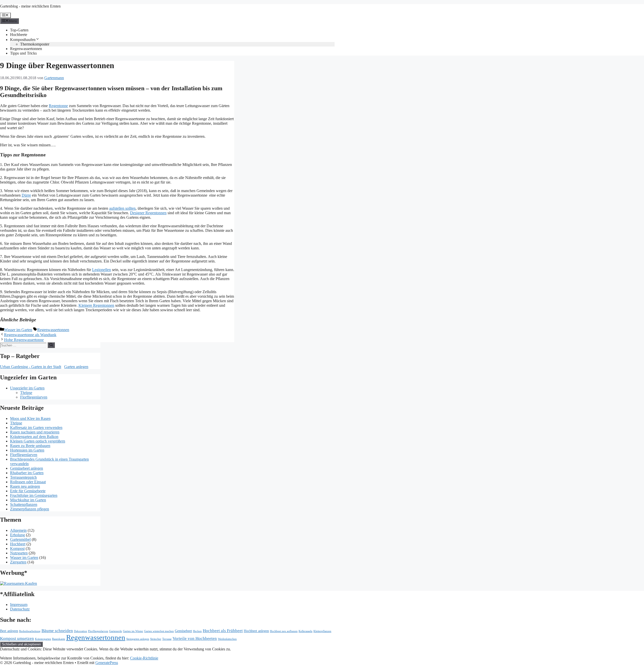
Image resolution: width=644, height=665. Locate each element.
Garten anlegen (76, 367)
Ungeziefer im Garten (27, 388)
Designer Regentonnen (148, 213)
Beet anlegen (9, 631)
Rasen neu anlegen (25, 486)
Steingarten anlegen (137, 639)
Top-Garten (19, 30)
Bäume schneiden (57, 630)
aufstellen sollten (122, 208)
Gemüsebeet (183, 631)
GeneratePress (106, 662)
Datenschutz (20, 609)
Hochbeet (17, 544)
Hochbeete (18, 34)
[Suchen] (51, 345)
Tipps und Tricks (23, 53)
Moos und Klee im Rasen (30, 418)
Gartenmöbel (20, 539)
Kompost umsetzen (17, 638)
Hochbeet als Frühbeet (223, 630)
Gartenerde (115, 631)
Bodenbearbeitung (30, 631)
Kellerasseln (305, 631)
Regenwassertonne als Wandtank (30, 335)
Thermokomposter (34, 44)
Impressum (18, 604)
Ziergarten (18, 562)
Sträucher (155, 639)
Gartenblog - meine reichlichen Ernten (30, 6)
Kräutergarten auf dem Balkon (34, 436)
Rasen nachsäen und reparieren (34, 432)
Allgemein (18, 530)
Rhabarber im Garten (27, 473)
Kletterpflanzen (322, 631)
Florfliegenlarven (33, 397)
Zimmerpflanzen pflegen (29, 509)
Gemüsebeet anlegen (26, 468)
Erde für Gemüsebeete (28, 491)
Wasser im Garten (18, 330)
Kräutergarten (43, 639)
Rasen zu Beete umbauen (30, 446)
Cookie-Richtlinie (144, 658)
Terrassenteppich (23, 477)
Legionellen (101, 270)
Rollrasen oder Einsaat (28, 482)
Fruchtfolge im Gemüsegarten (33, 495)
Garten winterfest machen (159, 631)
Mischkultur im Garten (28, 500)
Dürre (26, 195)
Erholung (17, 535)
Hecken (197, 631)
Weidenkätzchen (227, 639)
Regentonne (58, 106)
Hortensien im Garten (27, 450)
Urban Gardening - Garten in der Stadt (30, 367)
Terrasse (167, 639)
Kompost (17, 548)
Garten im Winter (133, 631)
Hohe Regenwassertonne (24, 340)
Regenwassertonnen (26, 49)
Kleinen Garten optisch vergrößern (37, 441)
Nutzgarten (19, 553)
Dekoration (80, 631)
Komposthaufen (22, 39)
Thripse (26, 392)
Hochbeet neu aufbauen (284, 631)
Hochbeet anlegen (256, 631)
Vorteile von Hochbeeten (195, 638)
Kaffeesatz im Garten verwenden (36, 427)
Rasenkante (58, 639)
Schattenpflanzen (23, 504)
